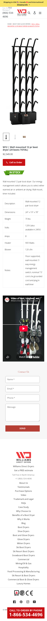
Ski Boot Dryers (23, 547)
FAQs (23, 503)
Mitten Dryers (23, 543)
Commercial (23, 559)
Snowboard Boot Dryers (23, 555)
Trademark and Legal (23, 499)
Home (9, 24)
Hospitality (23, 567)
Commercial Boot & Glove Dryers (23, 579)
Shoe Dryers (23, 531)
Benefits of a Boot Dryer (23, 515)
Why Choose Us (23, 511)
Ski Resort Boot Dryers (23, 551)
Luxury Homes (23, 583)
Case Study (23, 507)
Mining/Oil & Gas (23, 563)
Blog (23, 523)
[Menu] (40, 12)
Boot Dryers (23, 527)
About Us (23, 483)
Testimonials (24, 487)
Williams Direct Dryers (23, 466)
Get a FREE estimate (23, 470)
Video (23, 495)
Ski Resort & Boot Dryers (23, 575)
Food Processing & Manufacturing (24, 571)
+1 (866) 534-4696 (23, 478)
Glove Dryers (23, 539)
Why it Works (23, 519)
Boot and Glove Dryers (21, 24)
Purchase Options (23, 491)
